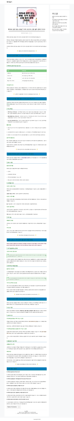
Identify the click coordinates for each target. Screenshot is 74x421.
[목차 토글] (18, 407)
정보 (27, 411)
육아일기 (9, 2)
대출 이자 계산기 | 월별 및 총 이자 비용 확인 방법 (27, 412)
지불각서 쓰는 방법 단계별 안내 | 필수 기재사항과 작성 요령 (27, 413)
